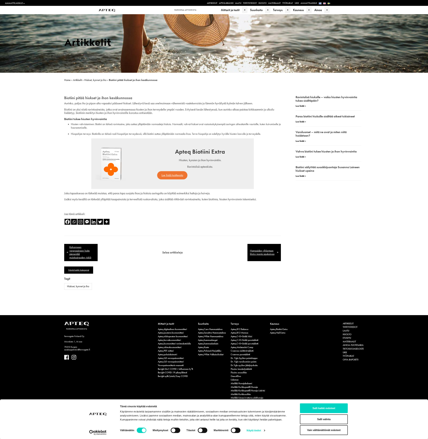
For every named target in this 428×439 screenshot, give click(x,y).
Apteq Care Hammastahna (210, 329)
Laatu (238, 3)
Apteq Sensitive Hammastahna (212, 332)
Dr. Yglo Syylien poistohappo (244, 358)
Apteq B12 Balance (239, 329)
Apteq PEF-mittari (166, 350)
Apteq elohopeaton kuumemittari (173, 336)
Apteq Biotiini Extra (278, 329)
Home (67, 80)
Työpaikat (287, 3)
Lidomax (235, 379)
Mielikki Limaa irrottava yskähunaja (247, 397)
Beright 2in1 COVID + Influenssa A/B (175, 368)
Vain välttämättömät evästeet (324, 430)
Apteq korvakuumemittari (169, 340)
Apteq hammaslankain (208, 343)
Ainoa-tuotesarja (353, 345)
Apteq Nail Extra (277, 332)
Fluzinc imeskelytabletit (241, 368)
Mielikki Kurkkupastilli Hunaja (244, 387)
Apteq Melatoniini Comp (242, 347)
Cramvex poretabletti (240, 354)
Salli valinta (324, 419)
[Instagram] (80, 222)
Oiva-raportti (350, 359)
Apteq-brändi (226, 3)
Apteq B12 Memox (239, 332)
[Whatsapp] (74, 222)
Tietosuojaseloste (353, 348)
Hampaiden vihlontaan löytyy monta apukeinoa (262, 252)
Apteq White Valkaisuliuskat (210, 354)
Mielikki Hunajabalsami (241, 383)
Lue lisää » (301, 105)
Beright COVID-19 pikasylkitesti (172, 372)
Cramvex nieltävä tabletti (242, 350)
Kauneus (298, 10)
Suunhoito (256, 10)
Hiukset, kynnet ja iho (95, 80)
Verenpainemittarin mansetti (171, 365)
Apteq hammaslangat (207, 340)
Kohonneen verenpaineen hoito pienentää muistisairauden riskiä (80, 252)
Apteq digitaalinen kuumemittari (172, 329)
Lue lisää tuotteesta (172, 175)
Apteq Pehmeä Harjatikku (209, 350)
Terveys (278, 10)
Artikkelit (212, 3)
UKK (297, 3)
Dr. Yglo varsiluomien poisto (243, 361)
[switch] (175, 430)
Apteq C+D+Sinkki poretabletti (244, 340)
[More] (107, 222)
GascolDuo (236, 376)
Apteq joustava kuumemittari (171, 332)
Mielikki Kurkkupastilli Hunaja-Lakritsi (248, 390)
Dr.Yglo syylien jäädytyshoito (244, 365)
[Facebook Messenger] (87, 222)
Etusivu (347, 337)
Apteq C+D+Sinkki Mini (241, 336)
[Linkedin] (93, 222)
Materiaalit (274, 3)
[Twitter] (100, 222)
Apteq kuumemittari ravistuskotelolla (174, 343)
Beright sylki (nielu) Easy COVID (173, 376)
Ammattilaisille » (15, 3)
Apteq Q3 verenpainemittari (171, 358)
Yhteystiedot (250, 3)
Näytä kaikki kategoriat (78, 269)
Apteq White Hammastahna (210, 336)
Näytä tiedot (254, 430)
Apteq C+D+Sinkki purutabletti (244, 343)
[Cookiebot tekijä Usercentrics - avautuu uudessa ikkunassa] (98, 432)
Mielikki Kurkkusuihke (241, 394)
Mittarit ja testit (230, 10)
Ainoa (318, 10)
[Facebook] (67, 222)
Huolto (262, 3)
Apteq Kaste (203, 347)
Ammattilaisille (309, 3)
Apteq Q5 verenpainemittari (171, 361)
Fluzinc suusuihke (239, 372)
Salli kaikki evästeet (323, 408)
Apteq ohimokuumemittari (169, 347)
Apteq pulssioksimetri (167, 354)
